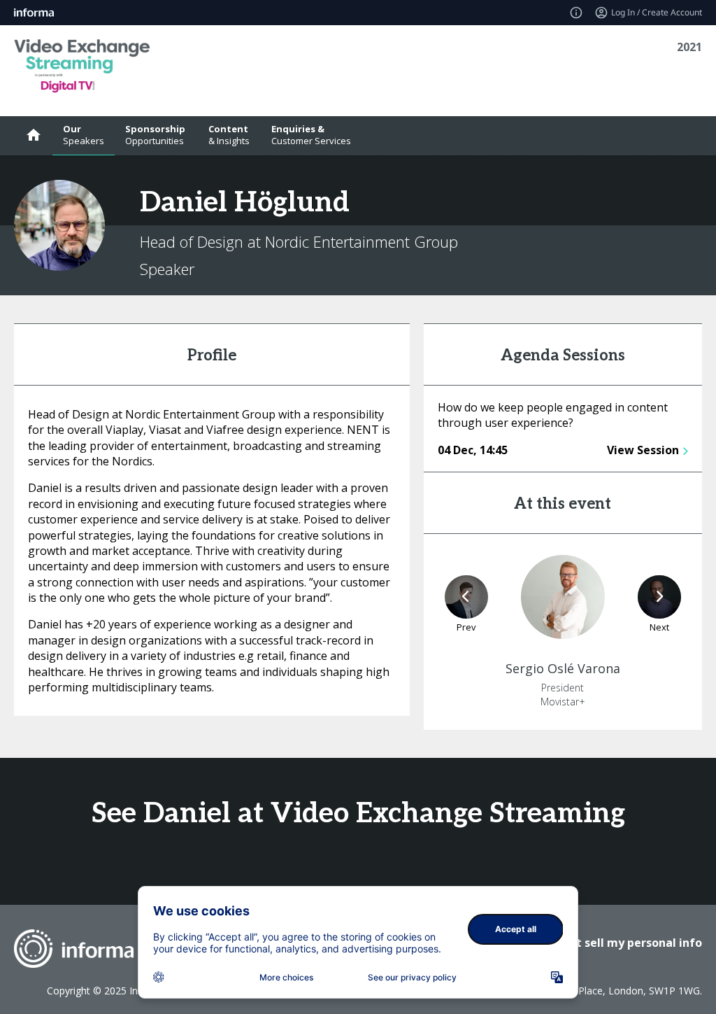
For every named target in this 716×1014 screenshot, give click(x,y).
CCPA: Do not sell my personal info (605, 942)
